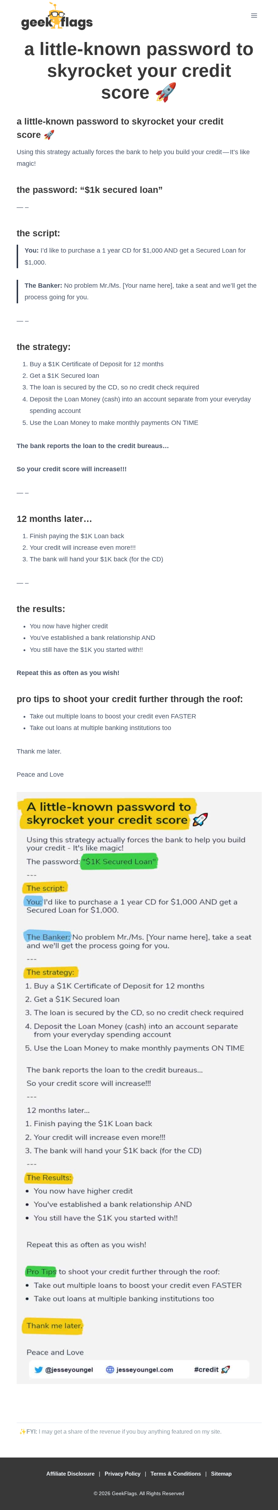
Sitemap (221, 1474)
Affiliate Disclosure (70, 1474)
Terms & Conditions (176, 1474)
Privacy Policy (122, 1474)
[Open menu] (254, 15)
